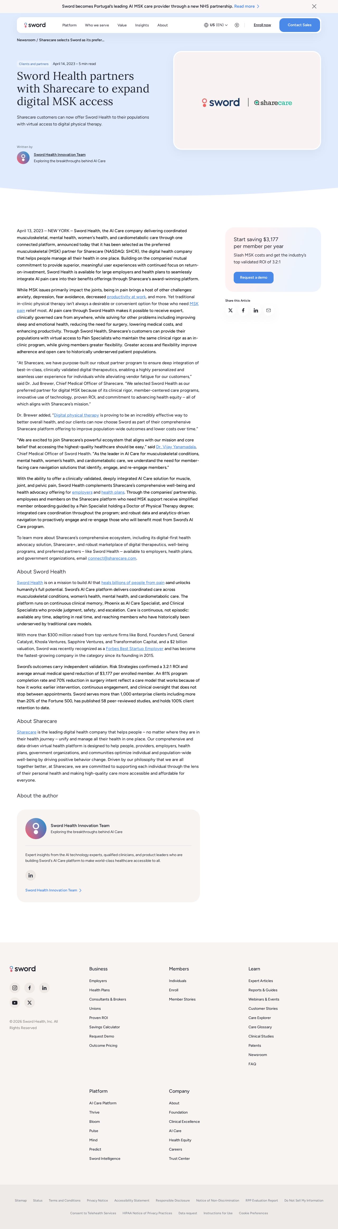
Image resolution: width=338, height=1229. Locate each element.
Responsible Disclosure (173, 1200)
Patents (254, 1045)
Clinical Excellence (184, 1121)
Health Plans (99, 990)
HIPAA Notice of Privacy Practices (147, 1213)
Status (38, 1200)
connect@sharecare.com (112, 558)
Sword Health (30, 582)
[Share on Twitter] (230, 310)
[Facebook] (29, 988)
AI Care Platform (102, 1103)
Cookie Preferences (253, 1213)
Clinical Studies (261, 1036)
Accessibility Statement (131, 1200)
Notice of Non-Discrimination (217, 1200)
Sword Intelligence (104, 1158)
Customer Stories (263, 1008)
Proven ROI (98, 1018)
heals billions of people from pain (133, 582)
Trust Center (179, 1158)
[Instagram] (15, 988)
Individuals (177, 981)
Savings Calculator (104, 1027)
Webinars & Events (263, 999)
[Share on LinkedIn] (256, 310)
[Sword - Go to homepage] (23, 970)
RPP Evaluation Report (262, 1200)
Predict (95, 1149)
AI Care (175, 1131)
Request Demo (101, 1036)
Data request (188, 1213)
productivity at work (126, 296)
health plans (112, 492)
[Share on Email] (268, 310)
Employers (98, 981)
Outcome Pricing (103, 1045)
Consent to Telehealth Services (93, 1213)
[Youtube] (15, 1002)
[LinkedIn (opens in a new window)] (30, 875)
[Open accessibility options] (237, 25)
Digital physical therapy (76, 415)
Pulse (93, 1131)
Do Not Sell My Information (303, 1200)
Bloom (94, 1121)
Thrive (94, 1112)
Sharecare (26, 732)
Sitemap (21, 1200)
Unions (95, 1008)
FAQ (252, 1064)
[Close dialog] (314, 6)
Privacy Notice (97, 1200)
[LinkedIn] (44, 988)
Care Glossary (260, 1027)
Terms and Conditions (65, 1200)
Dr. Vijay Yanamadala (176, 446)
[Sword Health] (34, 25)
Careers (175, 1149)
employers (82, 492)
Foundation (178, 1112)
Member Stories (182, 999)
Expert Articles (260, 981)
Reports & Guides (263, 990)
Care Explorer (259, 1018)
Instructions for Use (218, 1213)
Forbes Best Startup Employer (134, 648)
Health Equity (180, 1140)
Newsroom (257, 1055)
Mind (93, 1140)
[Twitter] (29, 1002)
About (174, 1103)
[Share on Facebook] (243, 310)
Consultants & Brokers (107, 999)
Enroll (173, 990)
